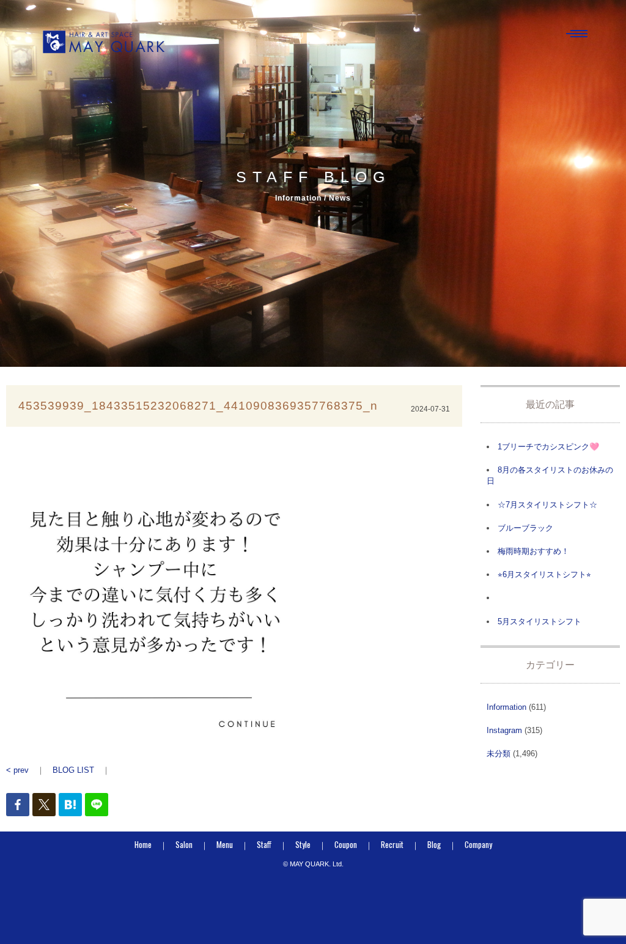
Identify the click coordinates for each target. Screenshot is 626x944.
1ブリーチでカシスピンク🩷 (548, 446)
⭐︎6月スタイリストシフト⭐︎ (544, 574)
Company (478, 844)
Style (303, 844)
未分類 (498, 753)
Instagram (504, 730)
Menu (224, 844)
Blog (434, 844)
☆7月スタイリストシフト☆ (547, 504)
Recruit (392, 844)
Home (143, 844)
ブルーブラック (525, 528)
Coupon (345, 844)
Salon (184, 844)
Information (506, 707)
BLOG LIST (73, 770)
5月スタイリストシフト (539, 621)
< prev (17, 770)
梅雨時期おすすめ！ (533, 551)
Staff (264, 844)
